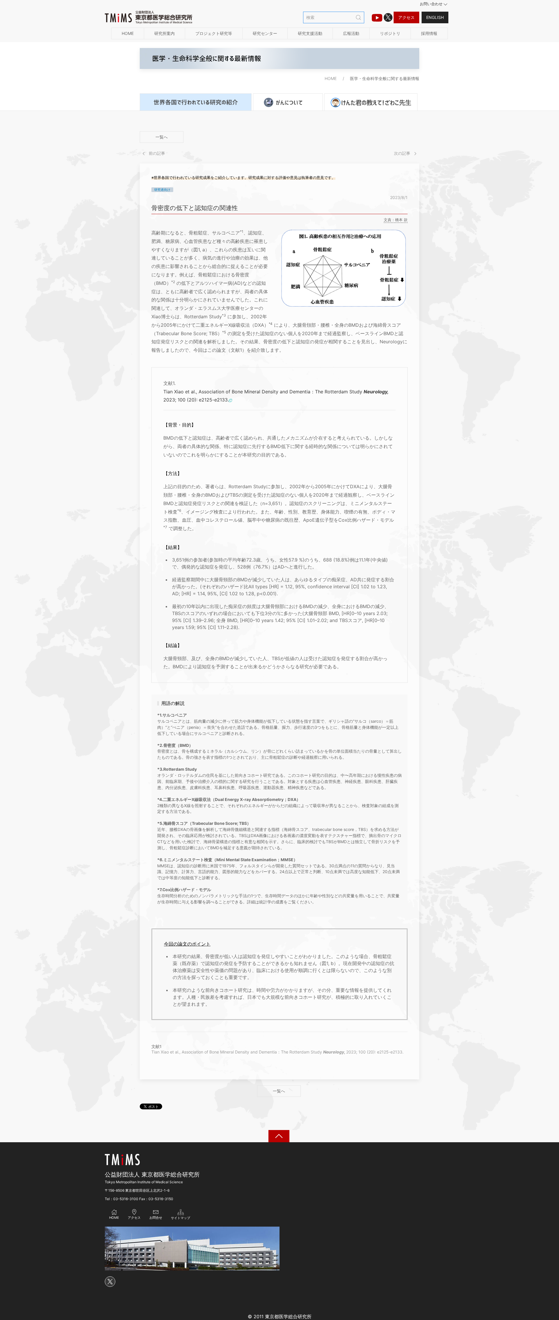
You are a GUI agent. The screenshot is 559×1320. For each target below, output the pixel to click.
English (435, 17)
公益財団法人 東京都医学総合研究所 (152, 1174)
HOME (128, 33)
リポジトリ (390, 33)
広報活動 (351, 33)
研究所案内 (164, 33)
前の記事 (156, 153)
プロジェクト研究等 (213, 33)
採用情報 (429, 33)
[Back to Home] (148, 17)
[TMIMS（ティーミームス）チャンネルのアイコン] (377, 17)
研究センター (265, 33)
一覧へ (161, 136)
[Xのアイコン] (388, 17)
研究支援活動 (310, 33)
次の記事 (402, 153)
